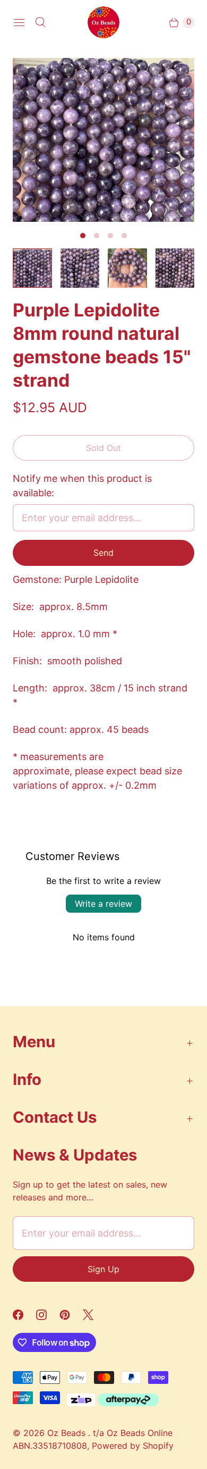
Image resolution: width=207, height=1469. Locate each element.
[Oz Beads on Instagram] (47, 1314)
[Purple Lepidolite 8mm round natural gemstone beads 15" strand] (103, 140)
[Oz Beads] (103, 22)
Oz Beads (67, 1433)
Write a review (103, 903)
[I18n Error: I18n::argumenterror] (32, 268)
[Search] (40, 22)
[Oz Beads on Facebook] (24, 1314)
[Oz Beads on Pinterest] (71, 1314)
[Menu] (19, 22)
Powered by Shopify (133, 1445)
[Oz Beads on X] (94, 1314)
